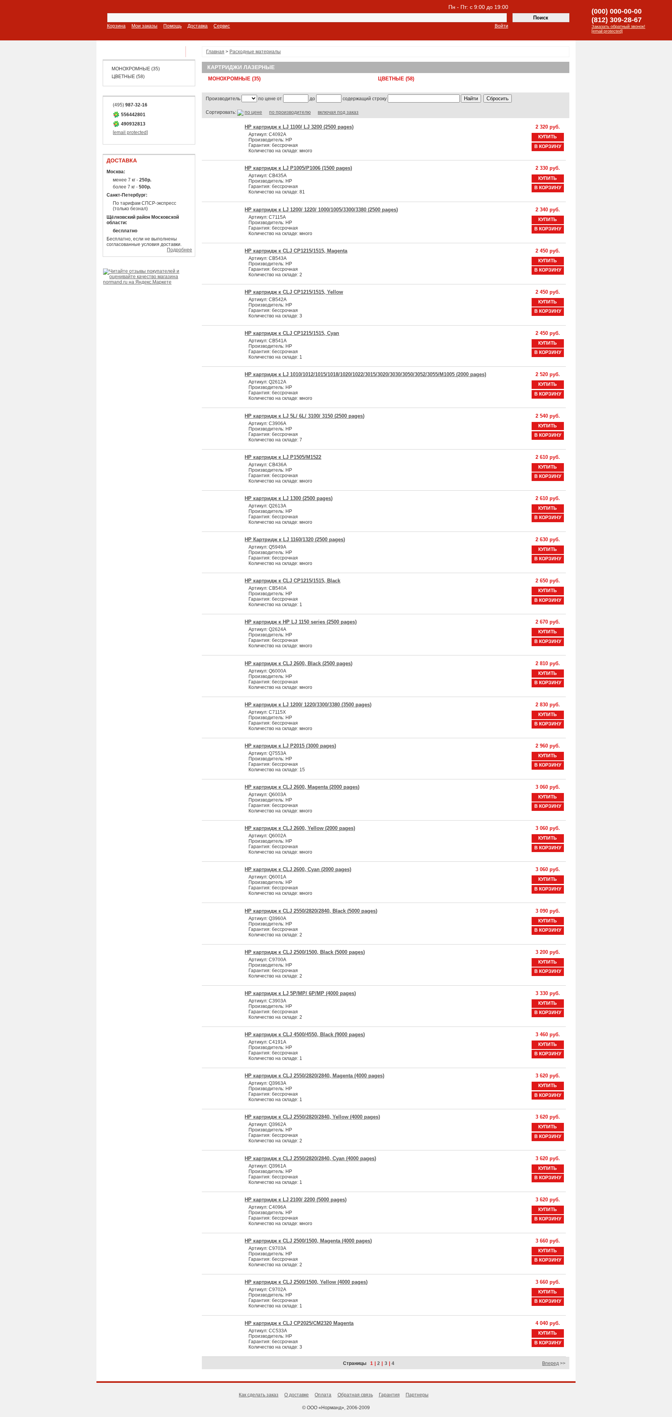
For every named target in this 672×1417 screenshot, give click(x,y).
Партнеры (417, 1395)
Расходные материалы (255, 51)
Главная (215, 51)
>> (553, 1363)
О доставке (296, 1395)
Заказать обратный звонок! (618, 26)
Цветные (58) (128, 76)
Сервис (222, 26)
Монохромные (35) (136, 68)
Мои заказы (144, 26)
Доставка (197, 26)
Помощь (172, 26)
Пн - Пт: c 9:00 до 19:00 (478, 7)
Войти (501, 26)
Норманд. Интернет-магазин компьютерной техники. (53, 21)
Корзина (116, 26)
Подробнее (179, 250)
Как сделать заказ (258, 1395)
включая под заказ (338, 112)
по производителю (290, 112)
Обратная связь (355, 1395)
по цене (253, 112)
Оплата (323, 1395)
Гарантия (389, 1395)
